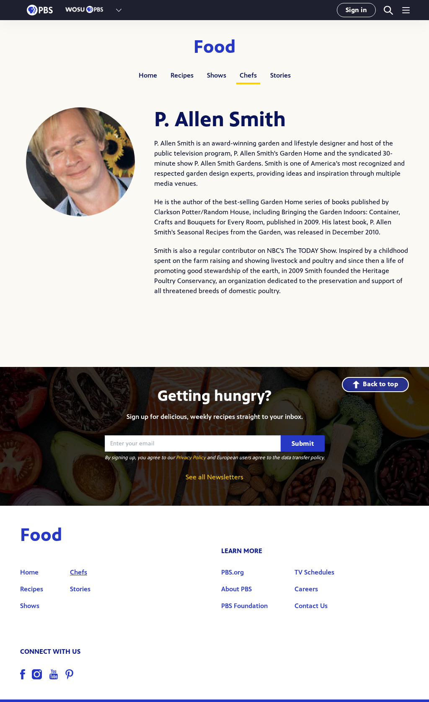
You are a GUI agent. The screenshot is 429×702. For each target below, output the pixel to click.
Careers (306, 589)
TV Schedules (314, 572)
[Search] (387, 10)
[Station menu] (119, 10)
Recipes (182, 75)
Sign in (356, 10)
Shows (216, 75)
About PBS (236, 589)
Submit (303, 443)
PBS (40, 10)
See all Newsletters (214, 477)
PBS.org (232, 572)
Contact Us (311, 606)
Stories (280, 75)
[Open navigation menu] (406, 10)
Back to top (380, 384)
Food (215, 47)
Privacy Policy (191, 457)
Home (148, 75)
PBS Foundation (244, 606)
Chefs (248, 75)
